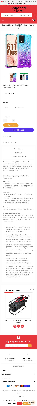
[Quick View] (22, 326)
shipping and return (18, 157)
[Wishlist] (24, 3)
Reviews (18, 153)
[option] (13, 77)
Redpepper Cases (18, 9)
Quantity (6, 117)
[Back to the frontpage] (18, 28)
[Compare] (27, 3)
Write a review (9, 93)
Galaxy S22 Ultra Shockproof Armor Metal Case (20, 320)
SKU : (7, 107)
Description (18, 149)
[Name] (30, 345)
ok (19, 403)
